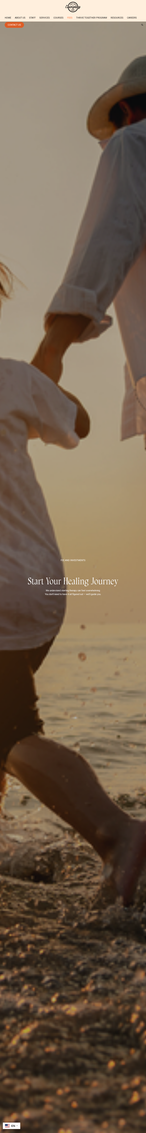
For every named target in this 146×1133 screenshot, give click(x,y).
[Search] (141, 25)
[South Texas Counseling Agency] (73, 7)
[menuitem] (8, 17)
